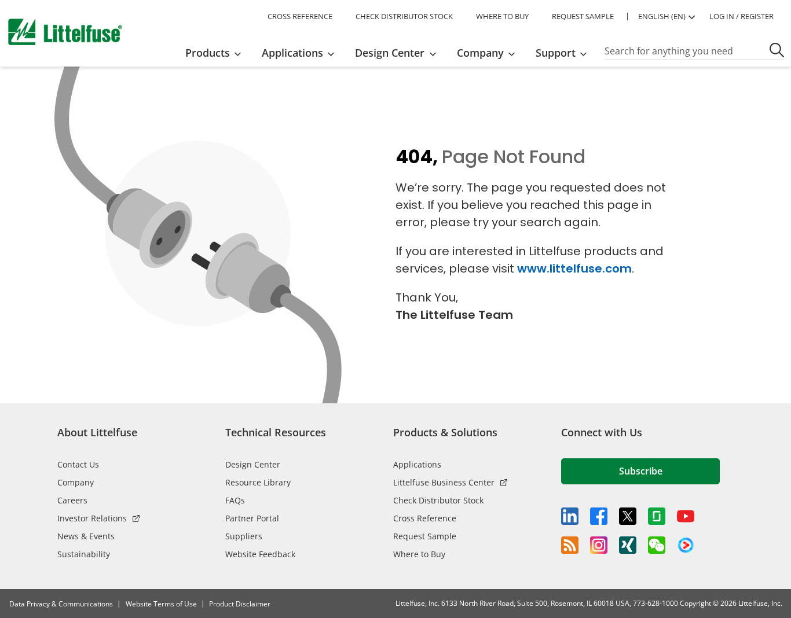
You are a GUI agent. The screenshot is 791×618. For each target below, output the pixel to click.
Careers (72, 500)
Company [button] (480, 53)
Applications (417, 464)
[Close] (284, 593)
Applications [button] (292, 53)
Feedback (777, 312)
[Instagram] (598, 545)
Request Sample (424, 536)
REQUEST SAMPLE (583, 16)
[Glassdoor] (656, 516)
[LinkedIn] (569, 516)
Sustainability (83, 554)
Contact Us (78, 464)
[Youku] (685, 545)
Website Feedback (260, 554)
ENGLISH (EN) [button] (662, 16)
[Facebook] (598, 516)
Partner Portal (252, 518)
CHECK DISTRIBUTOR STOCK (404, 16)
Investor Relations (92, 518)
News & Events (86, 536)
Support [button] (556, 53)
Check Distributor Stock (438, 500)
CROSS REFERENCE (300, 16)
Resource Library (258, 482)
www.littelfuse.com (574, 268)
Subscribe (640, 471)
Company (75, 482)
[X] (627, 516)
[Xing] (627, 545)
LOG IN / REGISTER (741, 16)
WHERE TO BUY (502, 16)
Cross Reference (424, 518)
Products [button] (207, 53)
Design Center (252, 464)
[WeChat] (656, 545)
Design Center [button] (389, 53)
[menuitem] (216, 53)
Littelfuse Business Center (444, 482)
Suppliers (243, 536)
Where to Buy (419, 554)
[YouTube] (685, 516)
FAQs (235, 500)
